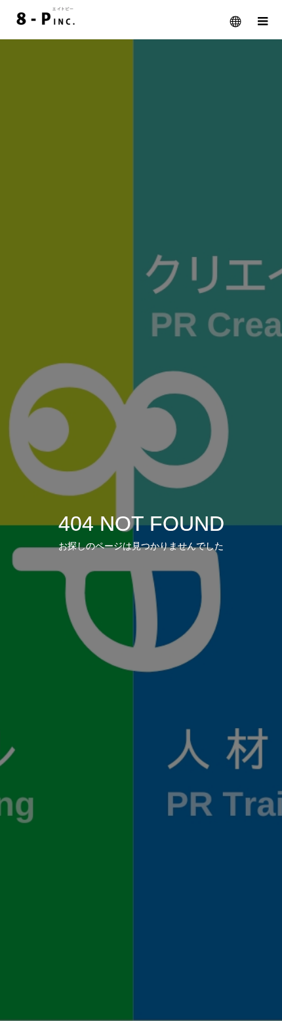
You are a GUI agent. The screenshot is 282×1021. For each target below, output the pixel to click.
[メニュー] (262, 19)
